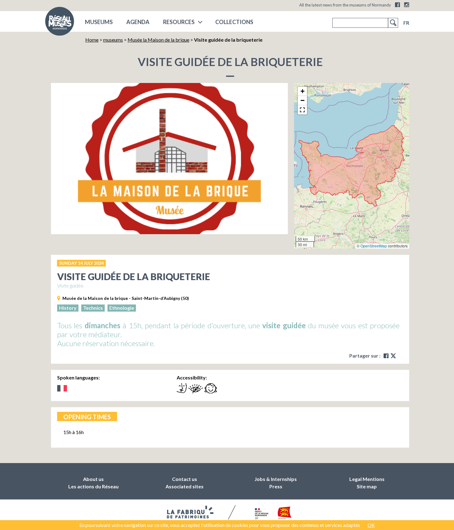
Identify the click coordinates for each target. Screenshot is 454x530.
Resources (179, 22)
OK (371, 525)
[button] (302, 91)
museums (99, 22)
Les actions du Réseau (93, 486)
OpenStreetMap (373, 245)
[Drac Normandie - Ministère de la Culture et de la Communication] (260, 514)
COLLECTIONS (234, 22)
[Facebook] (397, 4)
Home (92, 40)
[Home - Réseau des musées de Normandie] (59, 23)
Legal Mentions (367, 479)
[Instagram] (406, 4)
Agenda (137, 22)
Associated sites (185, 486)
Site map (367, 486)
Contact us (184, 479)
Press (275, 486)
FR (406, 23)
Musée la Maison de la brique (158, 40)
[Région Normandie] (284, 514)
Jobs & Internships (275, 479)
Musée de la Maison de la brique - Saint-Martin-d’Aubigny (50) (125, 298)
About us (93, 479)
